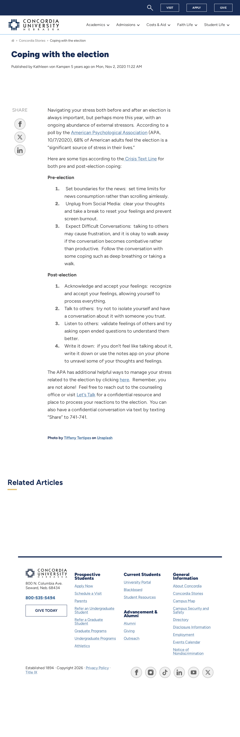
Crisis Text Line (140, 158)
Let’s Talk (86, 394)
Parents (81, 601)
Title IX (31, 672)
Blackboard (133, 589)
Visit (169, 7)
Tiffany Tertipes (77, 438)
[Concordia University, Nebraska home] (34, 24)
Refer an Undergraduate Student (94, 610)
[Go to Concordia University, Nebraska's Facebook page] (136, 672)
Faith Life (185, 24)
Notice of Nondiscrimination (188, 651)
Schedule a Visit (88, 593)
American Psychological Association (109, 132)
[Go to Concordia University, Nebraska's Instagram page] (151, 672)
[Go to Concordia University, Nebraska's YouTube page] (193, 672)
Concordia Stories (32, 41)
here (124, 379)
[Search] (150, 8)
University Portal (137, 582)
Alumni (130, 623)
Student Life (214, 24)
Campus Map (184, 601)
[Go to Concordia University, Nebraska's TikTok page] (165, 672)
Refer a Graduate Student (89, 621)
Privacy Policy (97, 668)
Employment (183, 634)
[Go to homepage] (13, 40)
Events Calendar (186, 642)
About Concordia (187, 586)
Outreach (131, 638)
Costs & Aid (156, 24)
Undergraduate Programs (95, 638)
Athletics (82, 646)
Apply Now (84, 586)
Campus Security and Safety (191, 610)
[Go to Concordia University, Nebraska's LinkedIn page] (179, 672)
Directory (180, 619)
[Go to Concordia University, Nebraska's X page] (208, 672)
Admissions (125, 24)
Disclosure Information (192, 627)
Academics (95, 24)
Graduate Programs (90, 631)
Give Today (46, 610)
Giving (129, 631)
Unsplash (104, 438)
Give (223, 7)
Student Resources (140, 597)
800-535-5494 (40, 597)
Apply (196, 7)
